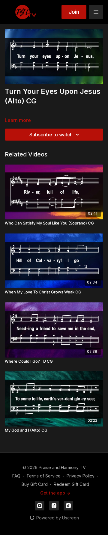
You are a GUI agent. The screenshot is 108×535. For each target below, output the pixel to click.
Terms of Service (43, 475)
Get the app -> (55, 492)
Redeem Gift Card (71, 484)
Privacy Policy (80, 475)
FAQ (16, 475)
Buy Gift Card (35, 484)
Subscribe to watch (51, 135)
